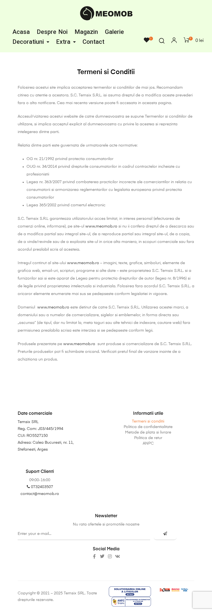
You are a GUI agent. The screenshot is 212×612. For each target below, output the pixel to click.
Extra (63, 41)
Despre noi (52, 31)
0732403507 (41, 487)
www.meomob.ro (101, 226)
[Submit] (165, 534)
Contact (93, 41)
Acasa (21, 31)
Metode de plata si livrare (148, 432)
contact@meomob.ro (39, 494)
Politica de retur (148, 438)
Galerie (114, 31)
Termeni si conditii (148, 421)
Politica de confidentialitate (148, 427)
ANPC (148, 443)
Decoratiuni (28, 41)
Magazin (86, 31)
